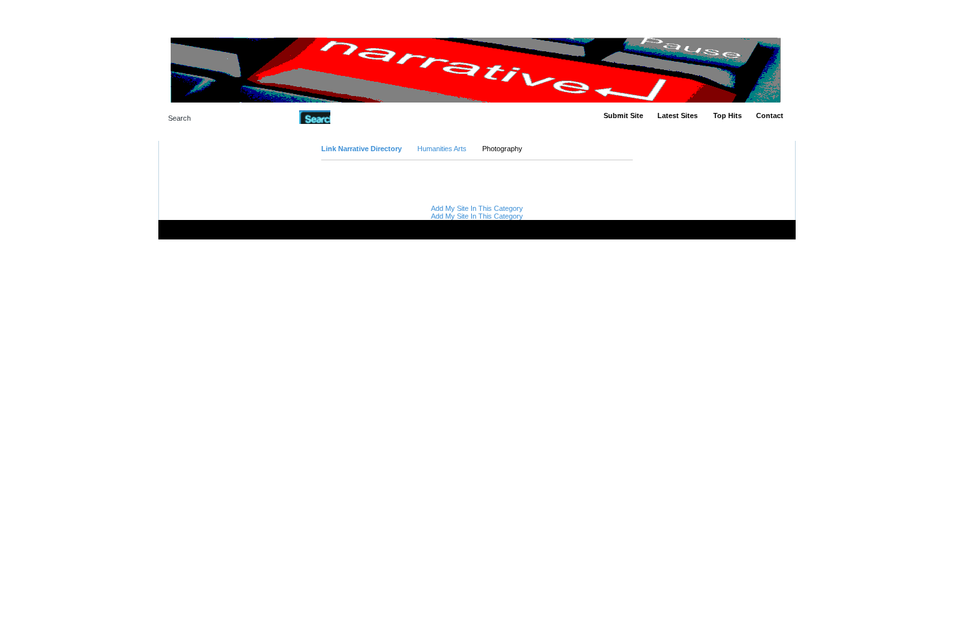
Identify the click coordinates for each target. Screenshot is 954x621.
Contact (769, 115)
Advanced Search (363, 117)
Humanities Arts (442, 148)
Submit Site (623, 115)
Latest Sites (677, 115)
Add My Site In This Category (477, 208)
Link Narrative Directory (361, 148)
